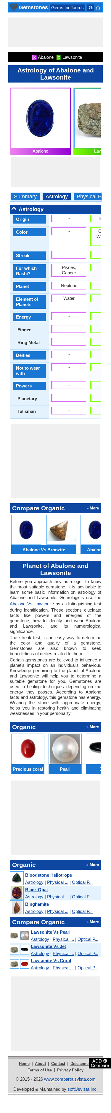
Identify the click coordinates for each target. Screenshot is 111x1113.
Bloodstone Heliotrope (48, 875)
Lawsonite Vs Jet (48, 946)
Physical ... (57, 882)
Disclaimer (80, 1063)
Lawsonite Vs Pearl (50, 932)
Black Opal (36, 889)
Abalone (40, 150)
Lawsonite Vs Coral (51, 960)
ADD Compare (100, 1063)
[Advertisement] (55, 32)
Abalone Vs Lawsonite (32, 603)
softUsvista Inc (81, 1089)
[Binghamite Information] (16, 907)
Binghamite (37, 904)
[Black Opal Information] (16, 893)
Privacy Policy (70, 1070)
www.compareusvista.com (70, 1079)
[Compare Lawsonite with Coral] (19, 964)
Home (24, 1063)
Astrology (57, 196)
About (40, 1063)
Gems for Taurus (67, 7)
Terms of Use (40, 1070)
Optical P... (82, 882)
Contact (58, 1063)
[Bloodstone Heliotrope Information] (16, 878)
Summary (25, 196)
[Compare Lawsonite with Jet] (19, 950)
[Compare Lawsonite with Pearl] (19, 936)
